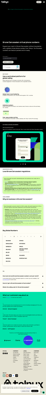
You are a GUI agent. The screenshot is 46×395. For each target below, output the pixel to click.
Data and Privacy (27, 352)
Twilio (35, 358)
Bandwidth (36, 360)
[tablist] (23, 128)
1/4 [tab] (23, 164)
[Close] (38, 385)
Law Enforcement (27, 358)
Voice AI (14, 358)
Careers (14, 357)
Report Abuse (26, 354)
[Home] (5, 2)
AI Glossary (15, 360)
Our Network (15, 352)
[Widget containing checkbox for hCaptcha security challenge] (11, 67)
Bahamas (8, 240)
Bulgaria (22, 255)
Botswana (22, 243)
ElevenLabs (36, 352)
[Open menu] (44, 2)
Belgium (8, 249)
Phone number (5, 56)
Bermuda (8, 258)
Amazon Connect (37, 363)
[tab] (23, 128)
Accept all (34, 391)
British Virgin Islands (23, 249)
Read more (29, 388)
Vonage (35, 361)
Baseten (35, 355)
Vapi (35, 354)
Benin (7, 255)
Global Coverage (16, 354)
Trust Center (26, 361)
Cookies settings (25, 391)
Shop (14, 361)
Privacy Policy (26, 355)
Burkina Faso (23, 258)
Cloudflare (36, 365)
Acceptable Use (26, 360)
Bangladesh (9, 243)
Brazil (21, 246)
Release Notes (16, 355)
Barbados (8, 246)
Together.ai (36, 357)
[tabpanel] (23, 146)
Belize (7, 252)
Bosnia (21, 240)
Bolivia (8, 261)
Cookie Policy (26, 357)
